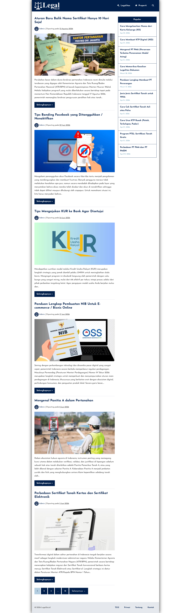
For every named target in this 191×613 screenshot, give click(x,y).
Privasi (127, 607)
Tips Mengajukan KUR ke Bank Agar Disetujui (68, 211)
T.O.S (117, 607)
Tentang (138, 607)
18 (65, 591)
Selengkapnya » (45, 106)
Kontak (151, 607)
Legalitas (124, 6)
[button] (153, 6)
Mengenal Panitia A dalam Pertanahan (63, 400)
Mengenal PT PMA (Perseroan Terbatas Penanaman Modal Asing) (135, 53)
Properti (142, 6)
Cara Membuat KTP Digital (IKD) (136, 40)
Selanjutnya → (78, 591)
